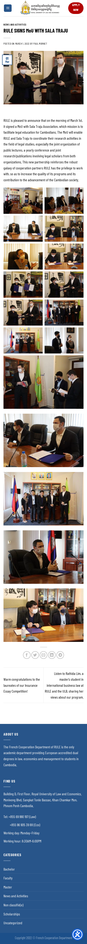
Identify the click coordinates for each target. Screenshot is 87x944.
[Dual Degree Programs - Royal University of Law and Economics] (40, 8)
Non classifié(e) (13, 905)
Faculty (8, 878)
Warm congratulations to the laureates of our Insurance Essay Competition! (21, 685)
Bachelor (9, 869)
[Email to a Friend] (43, 655)
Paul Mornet (40, 43)
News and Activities (14, 24)
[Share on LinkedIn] (52, 655)
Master (7, 887)
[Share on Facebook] (27, 655)
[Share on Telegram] (60, 655)
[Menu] (8, 8)
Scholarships (11, 914)
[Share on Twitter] (35, 655)
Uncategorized (12, 923)
